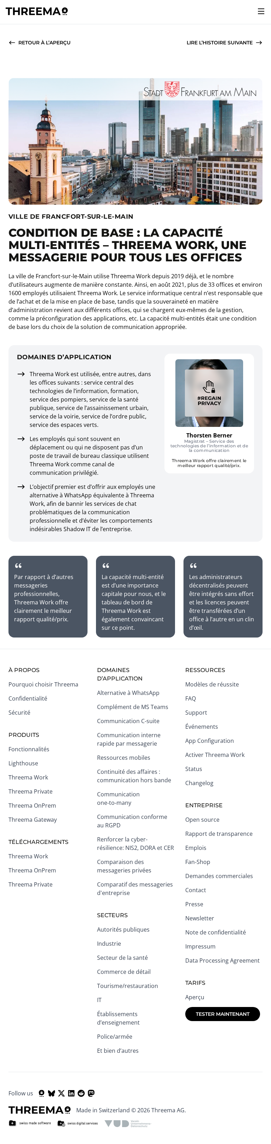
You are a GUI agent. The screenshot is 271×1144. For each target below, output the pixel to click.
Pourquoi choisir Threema (43, 684)
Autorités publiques (123, 929)
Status (193, 769)
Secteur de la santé (122, 958)
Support (196, 712)
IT (99, 1000)
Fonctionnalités (28, 749)
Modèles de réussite (212, 684)
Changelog (199, 783)
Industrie (109, 943)
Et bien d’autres (118, 1051)
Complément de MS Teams (132, 707)
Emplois (195, 848)
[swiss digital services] (77, 1123)
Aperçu (194, 997)
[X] (61, 1093)
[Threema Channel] (41, 1093)
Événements (201, 726)
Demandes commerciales (219, 876)
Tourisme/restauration (127, 986)
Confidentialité (27, 698)
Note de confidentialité (215, 932)
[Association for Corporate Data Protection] (127, 1123)
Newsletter (199, 918)
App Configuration (209, 741)
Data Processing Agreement (222, 960)
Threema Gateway (32, 819)
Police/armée (114, 1036)
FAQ (190, 698)
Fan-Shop (197, 862)
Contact (195, 890)
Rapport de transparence (219, 834)
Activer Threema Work (215, 755)
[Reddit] (81, 1093)
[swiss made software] (29, 1123)
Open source (202, 819)
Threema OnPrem (32, 805)
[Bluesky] (51, 1093)
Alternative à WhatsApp (128, 693)
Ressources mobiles (123, 757)
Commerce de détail (124, 972)
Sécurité (19, 712)
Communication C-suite (128, 721)
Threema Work (28, 777)
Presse (194, 904)
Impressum (200, 946)
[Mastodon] (91, 1093)
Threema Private (30, 791)
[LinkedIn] (71, 1093)
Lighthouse (23, 763)
